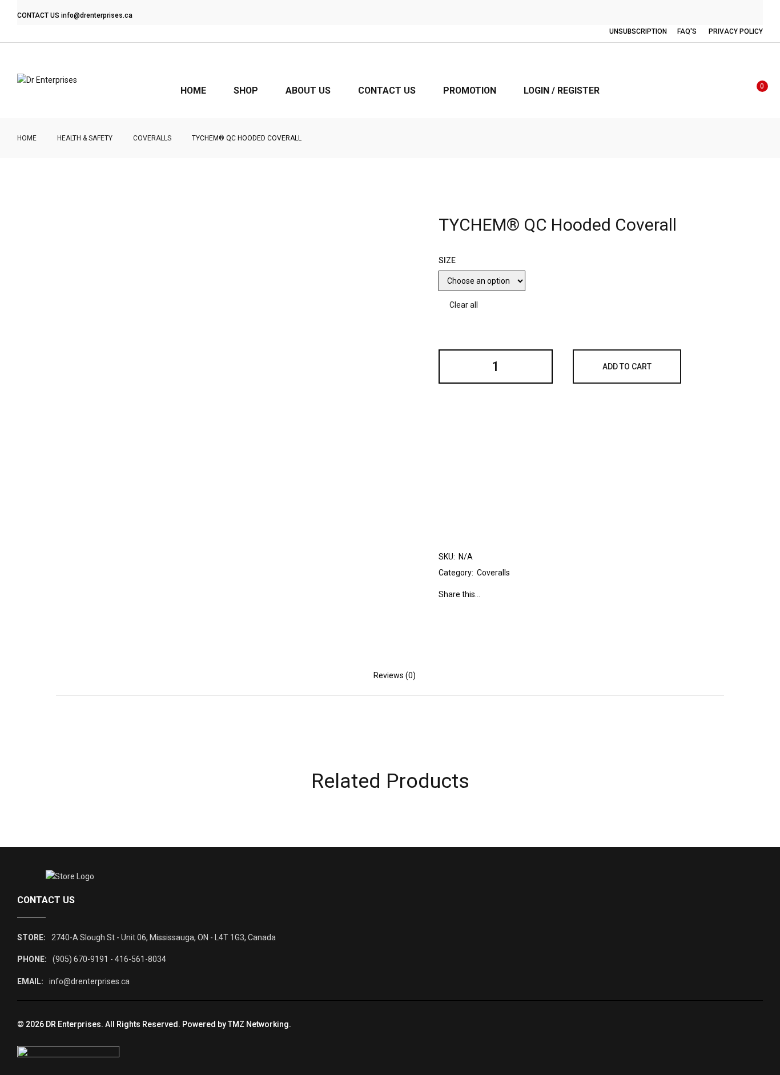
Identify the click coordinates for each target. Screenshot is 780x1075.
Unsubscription (638, 31)
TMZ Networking (258, 1024)
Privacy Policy (736, 31)
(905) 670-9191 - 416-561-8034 (109, 959)
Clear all (463, 304)
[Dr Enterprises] (47, 80)
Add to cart (627, 366)
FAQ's (687, 31)
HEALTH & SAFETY (84, 138)
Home (27, 138)
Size (447, 260)
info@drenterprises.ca (96, 15)
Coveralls (152, 138)
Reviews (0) (394, 675)
